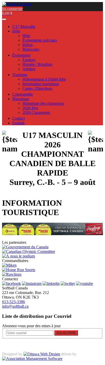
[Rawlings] (11, 274)
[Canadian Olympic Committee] (28, 251)
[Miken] (9, 265)
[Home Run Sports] (18, 270)
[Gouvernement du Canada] (25, 247)
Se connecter (12, 9)
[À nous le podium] (18, 256)
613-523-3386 (13, 302)
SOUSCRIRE (66, 333)
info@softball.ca (15, 306)
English (18, 123)
